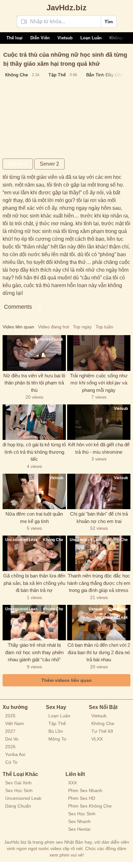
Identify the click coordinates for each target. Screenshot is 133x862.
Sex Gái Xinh (18, 782)
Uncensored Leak (23, 798)
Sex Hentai (79, 829)
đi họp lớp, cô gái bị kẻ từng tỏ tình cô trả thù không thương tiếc (34, 452)
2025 (10, 715)
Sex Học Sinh (19, 790)
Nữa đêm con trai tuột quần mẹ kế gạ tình (34, 517)
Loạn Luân (91, 37)
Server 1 (17, 164)
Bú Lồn (55, 731)
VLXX (97, 738)
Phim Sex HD (81, 798)
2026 (10, 746)
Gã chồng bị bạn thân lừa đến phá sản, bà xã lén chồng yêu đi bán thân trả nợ (34, 583)
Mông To (57, 738)
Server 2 (49, 164)
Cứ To (11, 762)
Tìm (109, 21)
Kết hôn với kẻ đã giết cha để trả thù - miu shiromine (98, 448)
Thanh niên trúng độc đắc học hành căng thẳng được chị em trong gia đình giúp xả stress (98, 583)
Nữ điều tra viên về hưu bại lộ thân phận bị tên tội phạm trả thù (34, 383)
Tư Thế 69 (102, 731)
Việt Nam (14, 723)
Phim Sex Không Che (90, 806)
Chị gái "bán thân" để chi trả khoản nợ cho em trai (99, 517)
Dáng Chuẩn (18, 806)
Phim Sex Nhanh (85, 790)
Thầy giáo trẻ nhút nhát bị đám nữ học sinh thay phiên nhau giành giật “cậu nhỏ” (34, 652)
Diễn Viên (40, 37)
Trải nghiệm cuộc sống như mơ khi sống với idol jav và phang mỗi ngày (99, 383)
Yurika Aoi (15, 754)
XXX (72, 782)
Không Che (120, 37)
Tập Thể (57, 723)
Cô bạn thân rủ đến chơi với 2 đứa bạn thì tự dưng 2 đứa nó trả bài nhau (98, 652)
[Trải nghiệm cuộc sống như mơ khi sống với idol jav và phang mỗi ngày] (98, 353)
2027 (10, 731)
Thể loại (14, 37)
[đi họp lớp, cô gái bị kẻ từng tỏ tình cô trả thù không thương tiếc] (34, 422)
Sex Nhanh (79, 821)
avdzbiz (66, 7)
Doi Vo (11, 738)
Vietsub (65, 37)
